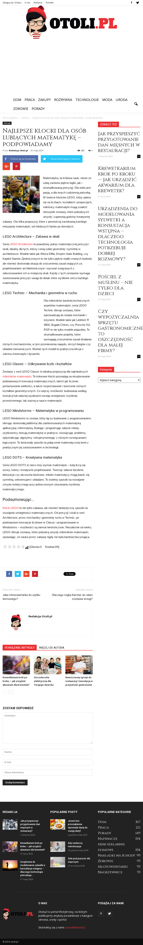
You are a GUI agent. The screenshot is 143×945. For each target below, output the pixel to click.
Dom (17, 99)
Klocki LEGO (11, 507)
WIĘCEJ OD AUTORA (51, 647)
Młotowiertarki (113, 866)
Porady (38, 108)
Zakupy (44, 99)
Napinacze (107, 838)
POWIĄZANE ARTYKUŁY (19, 647)
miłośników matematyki (17, 376)
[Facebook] (131, 2)
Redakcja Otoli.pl (18, 150)
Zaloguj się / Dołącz (12, 2)
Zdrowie (20, 108)
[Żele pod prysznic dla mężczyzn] (57, 862)
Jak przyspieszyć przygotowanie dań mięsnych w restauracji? (119, 142)
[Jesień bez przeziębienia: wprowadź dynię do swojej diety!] (57, 824)
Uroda (121, 99)
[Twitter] (137, 2)
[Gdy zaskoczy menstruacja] (57, 846)
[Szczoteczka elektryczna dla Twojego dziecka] (47, 665)
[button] (135, 104)
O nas (27, 2)
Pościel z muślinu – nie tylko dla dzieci (115, 285)
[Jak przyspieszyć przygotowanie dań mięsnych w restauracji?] (10, 824)
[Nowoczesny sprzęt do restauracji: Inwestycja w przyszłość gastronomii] (79, 665)
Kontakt (49, 2)
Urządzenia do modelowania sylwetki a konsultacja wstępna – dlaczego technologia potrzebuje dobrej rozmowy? (117, 233)
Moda (107, 99)
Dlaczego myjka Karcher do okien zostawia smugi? (72, 597)
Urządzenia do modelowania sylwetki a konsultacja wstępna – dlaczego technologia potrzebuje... (32, 869)
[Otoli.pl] (71, 22)
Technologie (87, 99)
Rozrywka (63, 99)
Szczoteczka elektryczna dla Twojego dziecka (43, 681)
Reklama (38, 2)
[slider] (14, 546)
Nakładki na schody (116, 855)
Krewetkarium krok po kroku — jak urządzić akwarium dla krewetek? (16, 681)
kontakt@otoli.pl (75, 927)
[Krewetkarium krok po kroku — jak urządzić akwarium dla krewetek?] (16, 665)
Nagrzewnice (110, 872)
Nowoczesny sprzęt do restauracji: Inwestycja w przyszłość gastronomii (79, 681)
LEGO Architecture (21, 244)
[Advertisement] (71, 67)
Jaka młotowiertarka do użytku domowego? (21, 597)
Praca (30, 99)
